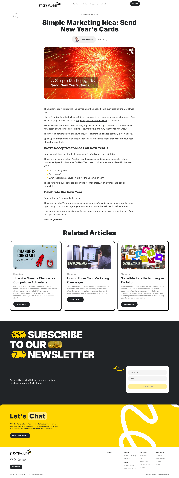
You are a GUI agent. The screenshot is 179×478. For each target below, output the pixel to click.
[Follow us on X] (15, 459)
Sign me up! (147, 386)
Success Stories (145, 464)
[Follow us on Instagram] (19, 459)
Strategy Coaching (129, 455)
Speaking (126, 458)
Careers (158, 461)
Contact (158, 464)
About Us (159, 455)
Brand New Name (129, 468)
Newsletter (143, 455)
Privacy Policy (151, 474)
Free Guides (144, 461)
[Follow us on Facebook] (11, 459)
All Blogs (142, 467)
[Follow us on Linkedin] (24, 459)
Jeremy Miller (160, 458)
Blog (141, 458)
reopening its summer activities (91, 120)
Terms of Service (163, 474)
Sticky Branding (128, 465)
